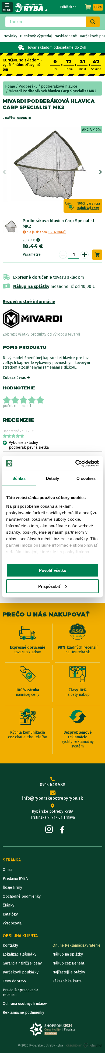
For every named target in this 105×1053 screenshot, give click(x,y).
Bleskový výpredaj (36, 36)
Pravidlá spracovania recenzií (20, 992)
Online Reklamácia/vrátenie (76, 945)
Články (8, 905)
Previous (4, 172)
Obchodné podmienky (22, 896)
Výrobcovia (12, 923)
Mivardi (24, 118)
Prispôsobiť (49, 586)
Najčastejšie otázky (68, 972)
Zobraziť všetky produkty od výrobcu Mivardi (41, 334)
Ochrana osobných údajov (25, 1003)
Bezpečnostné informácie (29, 301)
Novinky (10, 36)
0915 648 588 (52, 784)
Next (100, 172)
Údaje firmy (12, 887)
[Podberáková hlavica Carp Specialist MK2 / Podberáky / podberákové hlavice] (11, 227)
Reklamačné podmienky (23, 1012)
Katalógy (10, 914)
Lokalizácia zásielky (19, 954)
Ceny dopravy (14, 981)
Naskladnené (65, 36)
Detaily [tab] (52, 478)
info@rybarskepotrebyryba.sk (52, 798)
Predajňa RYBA (15, 878)
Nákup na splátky (31, 286)
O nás (7, 869)
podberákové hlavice (59, 86)
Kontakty (10, 945)
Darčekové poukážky (20, 972)
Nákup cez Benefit (68, 963)
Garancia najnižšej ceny (22, 963)
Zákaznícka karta (67, 981)
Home (10, 86)
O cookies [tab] (86, 478)
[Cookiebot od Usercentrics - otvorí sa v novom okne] (75, 463)
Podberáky (28, 86)
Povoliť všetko (52, 570)
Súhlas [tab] (19, 478)
